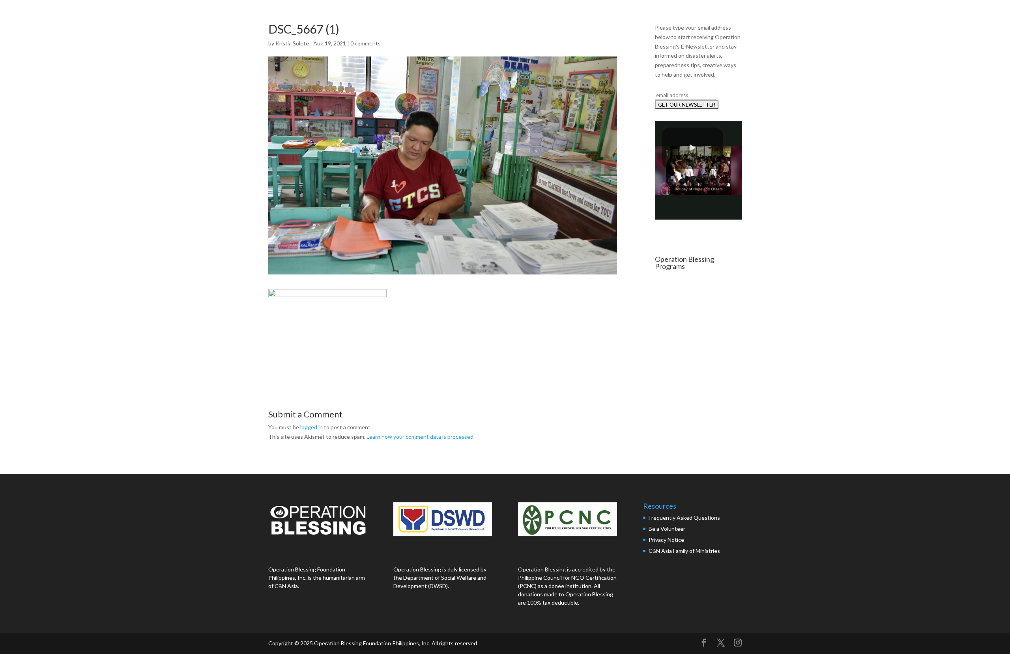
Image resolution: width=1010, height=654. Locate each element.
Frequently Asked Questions (685, 517)
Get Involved (960, 15)
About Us (804, 15)
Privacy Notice (666, 539)
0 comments (365, 43)
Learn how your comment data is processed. (421, 436)
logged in (311, 427)
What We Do (851, 15)
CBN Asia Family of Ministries (684, 550)
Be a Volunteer (667, 528)
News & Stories (906, 15)
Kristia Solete (292, 43)
